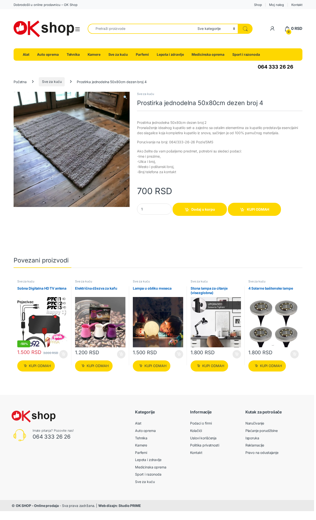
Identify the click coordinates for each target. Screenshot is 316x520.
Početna (20, 81)
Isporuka (252, 438)
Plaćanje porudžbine (261, 430)
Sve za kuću (118, 54)
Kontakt (296, 5)
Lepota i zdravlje (170, 54)
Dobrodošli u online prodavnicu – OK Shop (45, 5)
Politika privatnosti (204, 445)
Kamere (94, 54)
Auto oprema (48, 54)
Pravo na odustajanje (261, 452)
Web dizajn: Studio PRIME (119, 505)
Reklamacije (254, 445)
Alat (26, 54)
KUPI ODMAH (258, 209)
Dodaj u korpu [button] (63, 354)
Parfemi (142, 54)
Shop (258, 5)
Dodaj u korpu (203, 209)
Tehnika (73, 54)
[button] (125, 97)
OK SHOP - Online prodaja (37, 505)
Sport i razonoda (246, 54)
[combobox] (141, 29)
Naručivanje (254, 423)
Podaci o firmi (201, 423)
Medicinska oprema (208, 54)
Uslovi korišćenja (203, 438)
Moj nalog (276, 5)
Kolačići (196, 430)
